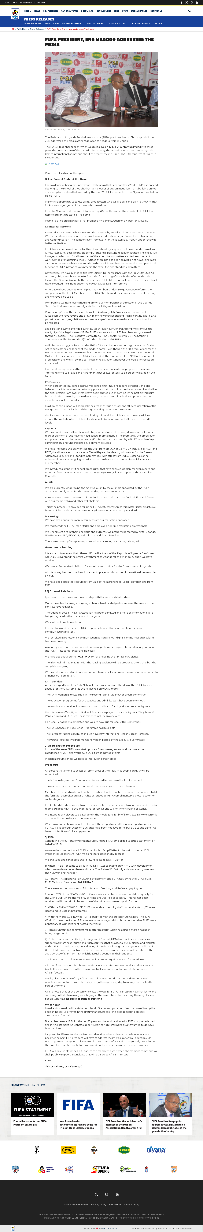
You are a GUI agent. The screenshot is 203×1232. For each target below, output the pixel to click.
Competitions (50, 11)
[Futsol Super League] (102, 1169)
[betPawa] (159, 1150)
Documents (87, 11)
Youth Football (118, 23)
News (37, 11)
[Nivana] (131, 1150)
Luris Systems (110, 1229)
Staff (125, 11)
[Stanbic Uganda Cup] (22, 1169)
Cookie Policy (131, 1204)
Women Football (72, 23)
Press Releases (33, 23)
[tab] (21, 1085)
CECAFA (158, 23)
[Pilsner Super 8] (75, 1169)
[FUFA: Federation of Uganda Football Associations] (16, 14)
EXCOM (27, 11)
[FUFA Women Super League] (181, 1169)
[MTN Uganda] (46, 1150)
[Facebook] (181, 2)
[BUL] (103, 1150)
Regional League (141, 23)
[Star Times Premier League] (154, 1169)
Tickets (14, 2)
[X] (186, 2)
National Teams (69, 11)
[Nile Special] (75, 1150)
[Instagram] (191, 2)
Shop (116, 11)
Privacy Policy (98, 1204)
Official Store (26, 2)
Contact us (156, 11)
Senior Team (52, 23)
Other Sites (39, 2)
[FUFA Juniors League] (49, 1169)
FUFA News (22, 29)
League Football (95, 23)
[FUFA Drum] (128, 1169)
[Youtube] (197, 2)
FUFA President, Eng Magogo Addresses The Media (70, 29)
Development (103, 11)
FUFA (7, 2)
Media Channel (139, 11)
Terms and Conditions (76, 1204)
